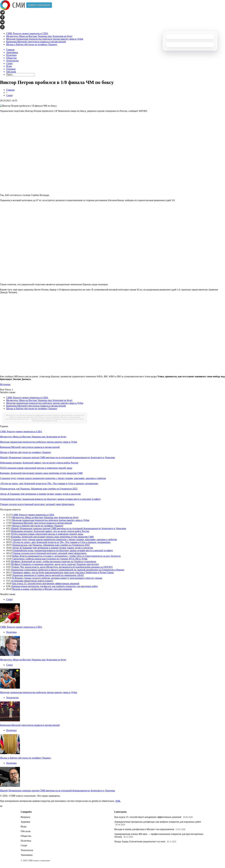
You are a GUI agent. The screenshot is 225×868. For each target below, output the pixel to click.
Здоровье (25, 821)
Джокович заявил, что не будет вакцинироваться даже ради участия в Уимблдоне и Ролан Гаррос (63, 572)
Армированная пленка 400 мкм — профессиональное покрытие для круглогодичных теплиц (39, 419)
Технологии (12, 697)
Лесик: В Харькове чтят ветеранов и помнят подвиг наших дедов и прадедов (40, 494)
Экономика (26, 855)
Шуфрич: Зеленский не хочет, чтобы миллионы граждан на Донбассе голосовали (53, 561)
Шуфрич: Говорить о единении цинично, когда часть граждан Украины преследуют (55, 564)
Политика (11, 632)
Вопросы (25, 817)
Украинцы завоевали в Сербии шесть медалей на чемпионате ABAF (48, 575)
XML (118, 801)
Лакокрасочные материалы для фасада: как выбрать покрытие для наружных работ (54, 586)
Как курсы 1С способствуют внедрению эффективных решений (29, 415)
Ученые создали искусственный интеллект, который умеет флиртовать (37, 504)
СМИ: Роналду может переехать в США (27, 33)
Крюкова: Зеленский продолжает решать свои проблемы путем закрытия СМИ (41, 473)
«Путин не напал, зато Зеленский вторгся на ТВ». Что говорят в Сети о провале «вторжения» (49, 483)
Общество (26, 836)
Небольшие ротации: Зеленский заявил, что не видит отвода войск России (39, 462)
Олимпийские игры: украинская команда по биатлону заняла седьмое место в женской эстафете (50, 499)
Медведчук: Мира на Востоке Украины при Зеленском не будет (39, 36)
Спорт (9, 95)
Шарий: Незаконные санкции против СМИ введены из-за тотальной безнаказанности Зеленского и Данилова (57, 457)
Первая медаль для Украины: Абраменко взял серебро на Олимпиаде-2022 (38, 488)
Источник (5, 384)
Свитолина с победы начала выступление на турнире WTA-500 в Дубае (49, 558)
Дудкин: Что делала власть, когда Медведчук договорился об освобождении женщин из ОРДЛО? (62, 567)
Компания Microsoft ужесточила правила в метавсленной (36, 41)
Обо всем (25, 831)
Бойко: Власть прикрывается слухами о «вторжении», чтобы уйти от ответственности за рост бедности (66, 556)
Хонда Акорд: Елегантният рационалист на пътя (139, 841)
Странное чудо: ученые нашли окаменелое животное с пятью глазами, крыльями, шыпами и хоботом (53, 478)
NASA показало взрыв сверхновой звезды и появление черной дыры (36, 468)
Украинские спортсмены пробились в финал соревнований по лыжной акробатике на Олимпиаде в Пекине (67, 569)
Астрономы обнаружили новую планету (32, 580)
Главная (10, 90)
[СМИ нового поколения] (26, 9)
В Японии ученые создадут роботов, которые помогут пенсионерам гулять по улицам (57, 578)
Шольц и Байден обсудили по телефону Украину (31, 44)
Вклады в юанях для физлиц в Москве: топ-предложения (59, 417)
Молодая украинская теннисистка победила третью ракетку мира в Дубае (44, 39)
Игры (23, 826)
